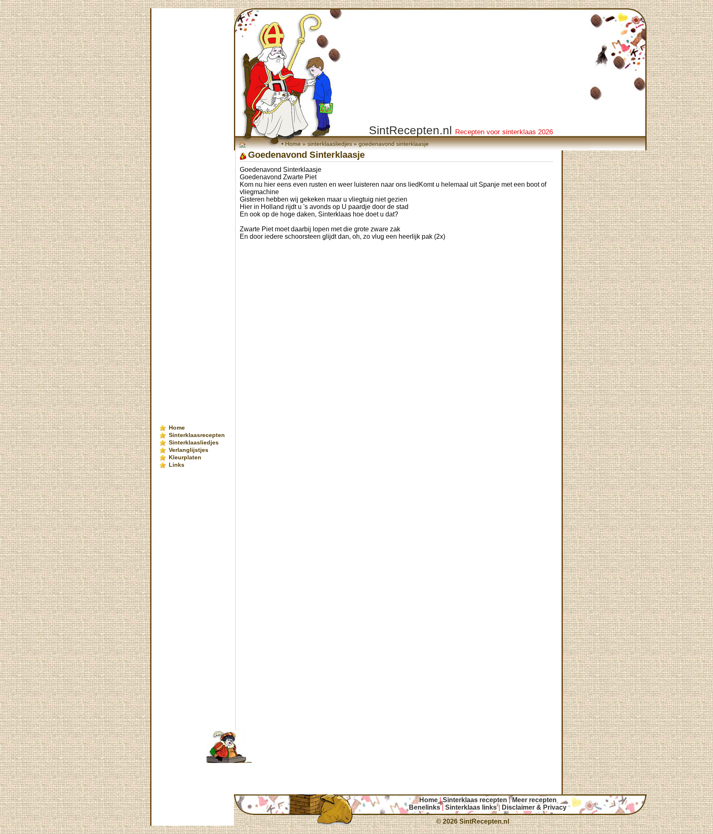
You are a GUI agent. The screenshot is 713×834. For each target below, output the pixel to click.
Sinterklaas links (471, 807)
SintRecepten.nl (484, 821)
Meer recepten (534, 799)
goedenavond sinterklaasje (394, 143)
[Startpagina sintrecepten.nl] (243, 143)
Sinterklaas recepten (475, 799)
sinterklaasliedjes (329, 143)
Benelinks (424, 807)
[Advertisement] (404, 263)
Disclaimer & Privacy (534, 807)
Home (293, 143)
